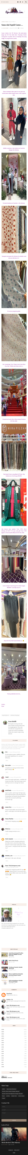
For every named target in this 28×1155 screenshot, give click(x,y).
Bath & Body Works (13, 960)
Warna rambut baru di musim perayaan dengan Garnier (16, 974)
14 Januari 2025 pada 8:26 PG (14, 752)
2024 (14, 1034)
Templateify (17, 1150)
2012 (14, 1060)
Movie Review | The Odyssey (10, 1142)
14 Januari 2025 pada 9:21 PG (18, 807)
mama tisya (8, 807)
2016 (14, 1051)
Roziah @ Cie (9, 999)
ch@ (6, 752)
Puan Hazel (9, 993)
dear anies (8, 765)
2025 (14, 1031)
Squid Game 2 (12, 21)
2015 (14, 1053)
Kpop (3, 1095)
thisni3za (7, 829)
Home (14, 1152)
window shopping (15, 715)
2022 (14, 1038)
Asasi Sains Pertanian (11, 1089)
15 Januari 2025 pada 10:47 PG (20, 839)
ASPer (3, 1089)
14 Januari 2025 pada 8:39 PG (15, 777)
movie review (21, 1095)
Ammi (7, 777)
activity (8, 1095)
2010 (14, 1064)
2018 (14, 1047)
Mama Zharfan (9, 819)
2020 (14, 1042)
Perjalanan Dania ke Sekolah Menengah (15, 968)
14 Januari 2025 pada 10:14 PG (20, 818)
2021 (14, 1040)
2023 (14, 1036)
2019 (14, 1044)
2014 (14, 1055)
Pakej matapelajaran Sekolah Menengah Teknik (15, 981)
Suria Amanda (9, 839)
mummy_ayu (8, 855)
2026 (14, 1029)
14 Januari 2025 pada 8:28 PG (17, 765)
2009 (14, 1066)
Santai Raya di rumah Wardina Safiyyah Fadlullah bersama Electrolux (16, 954)
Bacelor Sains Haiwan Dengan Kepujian (10, 1091)
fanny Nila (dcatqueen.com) (12, 865)
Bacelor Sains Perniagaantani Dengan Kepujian (12, 1093)
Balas (7, 760)
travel (3, 1098)
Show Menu (6, 2)
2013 (14, 1058)
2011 (14, 1062)
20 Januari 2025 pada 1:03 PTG (12, 867)
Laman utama (4, 21)
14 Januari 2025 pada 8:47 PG (18, 790)
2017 (14, 1049)
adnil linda (8, 790)
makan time (14, 1095)
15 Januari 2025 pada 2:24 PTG (19, 855)
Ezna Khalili (12, 721)
